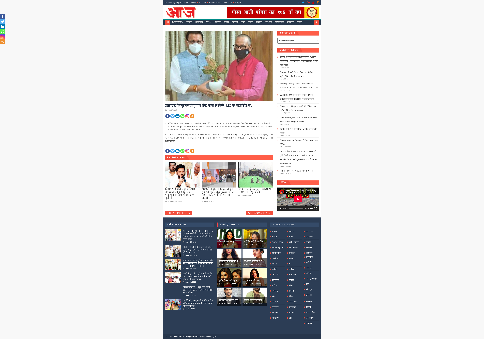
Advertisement (214, 3)
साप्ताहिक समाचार (229, 224)
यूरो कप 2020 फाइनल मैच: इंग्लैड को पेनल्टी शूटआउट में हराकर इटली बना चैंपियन (260, 213)
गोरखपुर (275, 307)
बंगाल (291, 280)
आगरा (274, 264)
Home (193, 3)
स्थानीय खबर (177, 22)
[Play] (280, 208)
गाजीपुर (275, 301)
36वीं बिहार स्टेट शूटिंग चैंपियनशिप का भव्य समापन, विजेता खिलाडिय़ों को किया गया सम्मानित (299, 85)
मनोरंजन (290, 22)
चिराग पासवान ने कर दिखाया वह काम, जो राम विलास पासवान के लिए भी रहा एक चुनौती (180, 193)
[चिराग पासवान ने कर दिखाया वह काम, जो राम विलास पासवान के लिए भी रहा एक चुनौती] (182, 175)
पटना (291, 264)
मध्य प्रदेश (293, 301)
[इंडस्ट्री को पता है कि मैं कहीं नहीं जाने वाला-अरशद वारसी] (255, 295)
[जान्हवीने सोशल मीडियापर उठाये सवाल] (255, 277)
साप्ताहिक (310, 318)
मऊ (307, 284)
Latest (275, 231)
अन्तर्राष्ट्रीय (199, 22)
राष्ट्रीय (189, 22)
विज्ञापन (259, 22)
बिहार (291, 296)
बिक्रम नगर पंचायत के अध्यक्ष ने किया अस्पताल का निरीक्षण (299, 142)
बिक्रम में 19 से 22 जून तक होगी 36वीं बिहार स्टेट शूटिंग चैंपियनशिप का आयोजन (298, 108)
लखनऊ (309, 247)
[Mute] (311, 208)
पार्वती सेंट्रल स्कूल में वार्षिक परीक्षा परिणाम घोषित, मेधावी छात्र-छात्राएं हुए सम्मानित (298, 119)
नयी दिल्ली (293, 247)
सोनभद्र (309, 295)
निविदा (291, 253)
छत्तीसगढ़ (275, 312)
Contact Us (227, 3)
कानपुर (275, 291)
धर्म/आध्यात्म (294, 242)
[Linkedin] (177, 116)
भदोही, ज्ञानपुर (311, 278)
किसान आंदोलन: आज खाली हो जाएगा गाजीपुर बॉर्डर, (254, 190)
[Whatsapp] (182, 116)
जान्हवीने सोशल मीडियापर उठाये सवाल (262, 280)
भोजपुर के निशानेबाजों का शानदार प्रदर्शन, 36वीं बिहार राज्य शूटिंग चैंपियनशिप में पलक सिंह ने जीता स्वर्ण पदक (299, 61)
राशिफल (269, 22)
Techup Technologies (208, 336)
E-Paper (238, 3)
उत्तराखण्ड (275, 280)
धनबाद (291, 236)
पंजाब (291, 258)
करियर (226, 22)
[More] (192, 116)
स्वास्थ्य (217, 22)
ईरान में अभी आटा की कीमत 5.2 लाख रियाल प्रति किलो (298, 131)
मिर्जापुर (309, 289)
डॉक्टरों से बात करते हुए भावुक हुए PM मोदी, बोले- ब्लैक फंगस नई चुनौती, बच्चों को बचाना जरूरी (218, 193)
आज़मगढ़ (309, 257)
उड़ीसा (274, 269)
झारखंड (292, 231)
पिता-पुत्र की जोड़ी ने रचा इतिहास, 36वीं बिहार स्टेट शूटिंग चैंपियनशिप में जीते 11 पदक (298, 74)
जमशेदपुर (275, 318)
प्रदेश (208, 22)
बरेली (291, 285)
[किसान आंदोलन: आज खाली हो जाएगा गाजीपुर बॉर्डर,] (255, 175)
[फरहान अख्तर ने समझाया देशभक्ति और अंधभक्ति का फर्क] (229, 296)
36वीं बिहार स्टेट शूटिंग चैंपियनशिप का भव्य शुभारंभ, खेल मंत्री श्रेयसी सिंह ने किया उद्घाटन (297, 97)
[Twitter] (172, 116)
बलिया (308, 273)
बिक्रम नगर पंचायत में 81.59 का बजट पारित (296, 171)
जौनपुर (308, 268)
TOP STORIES (277, 242)
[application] (298, 199)
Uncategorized (278, 247)
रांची (290, 318)
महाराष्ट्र (292, 312)
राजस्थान (309, 231)
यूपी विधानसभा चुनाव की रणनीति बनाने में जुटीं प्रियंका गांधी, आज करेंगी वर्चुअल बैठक (180, 213)
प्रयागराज (292, 274)
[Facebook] (167, 116)
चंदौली (308, 262)
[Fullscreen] (315, 208)
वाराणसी (309, 253)
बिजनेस (235, 22)
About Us (202, 3)
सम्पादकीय (279, 22)
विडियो (250, 22)
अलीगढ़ (275, 258)
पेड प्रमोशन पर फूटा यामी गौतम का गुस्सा (238, 241)
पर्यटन (299, 22)
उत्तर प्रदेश (275, 274)
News (274, 236)
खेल (243, 22)
